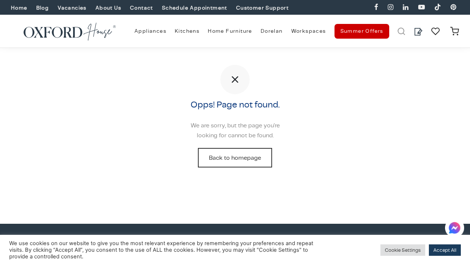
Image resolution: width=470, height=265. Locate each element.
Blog (42, 7)
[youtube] (421, 7)
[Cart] (454, 31)
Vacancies (72, 7)
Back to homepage (235, 158)
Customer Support (262, 7)
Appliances (150, 31)
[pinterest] (453, 7)
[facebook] (376, 7)
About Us (108, 7)
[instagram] (390, 7)
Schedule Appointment (194, 7)
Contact (141, 7)
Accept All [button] (444, 250)
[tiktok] (437, 7)
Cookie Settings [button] (403, 250)
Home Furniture (230, 31)
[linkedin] (405, 7)
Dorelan (272, 31)
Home (19, 7)
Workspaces (308, 31)
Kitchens (187, 31)
